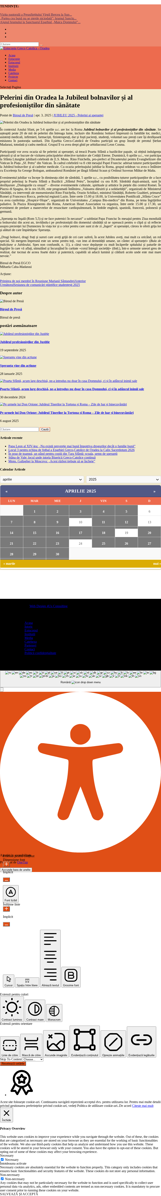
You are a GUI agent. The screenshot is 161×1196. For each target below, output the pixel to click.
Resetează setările (13, 1063)
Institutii (30, 634)
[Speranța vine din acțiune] (18, 357)
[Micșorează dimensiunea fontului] (6, 879)
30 (57, 554)
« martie (9, 563)
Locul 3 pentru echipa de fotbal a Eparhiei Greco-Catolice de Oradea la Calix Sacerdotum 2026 (71, 450)
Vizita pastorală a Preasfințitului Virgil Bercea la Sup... (36, 14)
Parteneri (30, 645)
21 (11, 543)
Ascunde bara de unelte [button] (16, 869)
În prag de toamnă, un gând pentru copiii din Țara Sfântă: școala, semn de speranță (62, 453)
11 (103, 522)
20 (149, 533)
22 (34, 543)
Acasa (29, 623)
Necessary (12, 1159)
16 (57, 533)
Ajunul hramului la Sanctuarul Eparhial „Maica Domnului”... (40, 22)
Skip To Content (11, 1059)
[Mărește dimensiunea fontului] (6, 864)
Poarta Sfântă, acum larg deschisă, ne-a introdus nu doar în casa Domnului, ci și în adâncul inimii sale (72, 389)
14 (11, 533)
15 (34, 533)
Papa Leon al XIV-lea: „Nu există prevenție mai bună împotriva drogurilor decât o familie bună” (71, 446)
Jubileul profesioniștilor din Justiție (25, 342)
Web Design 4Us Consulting (49, 606)
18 (103, 533)
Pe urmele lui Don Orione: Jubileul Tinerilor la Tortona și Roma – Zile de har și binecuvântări (67, 412)
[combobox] (80, 678)
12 (126, 522)
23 (57, 543)
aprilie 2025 (80, 491)
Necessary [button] (7, 1155)
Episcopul (31, 630)
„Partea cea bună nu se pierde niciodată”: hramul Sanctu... (38, 18)
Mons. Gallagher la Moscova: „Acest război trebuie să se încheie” (51, 461)
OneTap (22, 862)
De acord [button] (125, 1105)
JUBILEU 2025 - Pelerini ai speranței (78, 115)
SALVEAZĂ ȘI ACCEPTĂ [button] (19, 1194)
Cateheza (31, 641)
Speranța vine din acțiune (18, 365)
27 (149, 543)
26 (126, 543)
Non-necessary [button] (10, 1175)
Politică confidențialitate (40, 653)
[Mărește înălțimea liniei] (6, 909)
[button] (1, 689)
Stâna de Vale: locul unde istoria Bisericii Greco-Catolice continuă (52, 457)
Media (29, 638)
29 (34, 554)
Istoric (29, 626)
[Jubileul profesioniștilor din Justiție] (24, 334)
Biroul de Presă (23, 115)
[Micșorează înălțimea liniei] (6, 924)
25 (103, 543)
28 (11, 554)
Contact (12, 80)
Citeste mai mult (142, 1105)
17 (80, 533)
